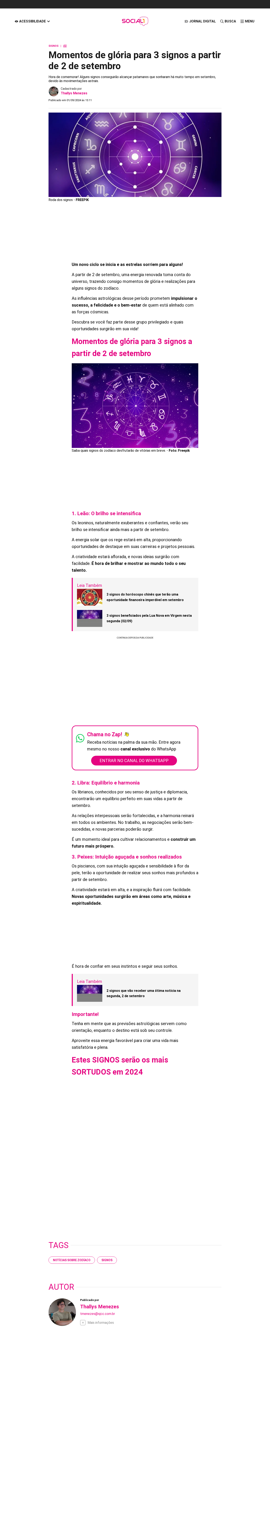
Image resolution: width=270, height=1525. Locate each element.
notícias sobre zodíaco (71, 1260)
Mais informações (101, 1323)
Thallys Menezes (74, 93)
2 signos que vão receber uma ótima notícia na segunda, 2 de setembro (144, 993)
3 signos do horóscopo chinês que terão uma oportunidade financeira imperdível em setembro (145, 597)
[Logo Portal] (135, 21)
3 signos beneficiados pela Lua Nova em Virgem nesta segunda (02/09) (149, 618)
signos (106, 1260)
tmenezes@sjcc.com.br (97, 1314)
